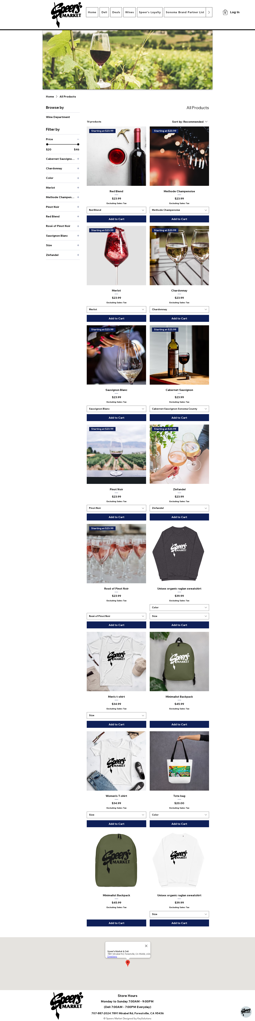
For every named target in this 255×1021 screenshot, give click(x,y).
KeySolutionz (144, 1018)
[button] (225, 12)
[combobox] (116, 210)
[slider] (47, 144)
